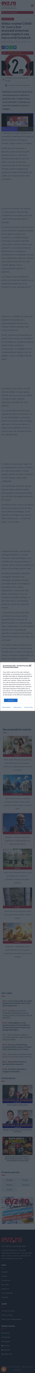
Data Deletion (6, 707)
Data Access (17, 707)
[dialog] (17, 686)
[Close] (31, 666)
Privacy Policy (28, 707)
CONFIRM (11, 700)
